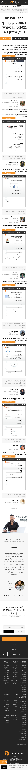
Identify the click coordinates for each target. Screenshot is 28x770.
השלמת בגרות (5, 697)
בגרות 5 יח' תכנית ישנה (6, 666)
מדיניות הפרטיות (7, 757)
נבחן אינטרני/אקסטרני (21, 744)
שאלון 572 (7, 684)
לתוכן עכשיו (6, 38)
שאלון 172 (23, 687)
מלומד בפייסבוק (7, 709)
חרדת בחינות (22, 737)
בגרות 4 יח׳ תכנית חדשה (14, 679)
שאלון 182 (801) (23, 672)
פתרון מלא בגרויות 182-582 (23, 713)
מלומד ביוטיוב (6, 712)
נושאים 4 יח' (15, 676)
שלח (8, 631)
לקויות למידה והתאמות (22, 740)
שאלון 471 (15, 682)
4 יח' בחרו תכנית (15, 662)
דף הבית (20, 9)
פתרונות (14, 6)
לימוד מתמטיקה (15, 718)
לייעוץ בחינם (14, 649)
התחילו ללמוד (14, 639)
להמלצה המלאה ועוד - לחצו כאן (14, 595)
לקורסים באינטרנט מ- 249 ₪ (20, 38)
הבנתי (4, 767)
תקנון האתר (6, 701)
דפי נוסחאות (23, 717)
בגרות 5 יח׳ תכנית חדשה (6, 679)
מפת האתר (6, 706)
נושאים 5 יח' (6, 676)
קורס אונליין (15, 714)
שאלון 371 (23, 689)
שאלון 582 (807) (7, 673)
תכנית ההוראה (16, 707)
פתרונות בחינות (7, 715)
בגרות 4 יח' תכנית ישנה (15, 666)
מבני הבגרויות (22, 731)
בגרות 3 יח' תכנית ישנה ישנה (23, 667)
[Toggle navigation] (25, 2)
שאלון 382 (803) (23, 679)
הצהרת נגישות (16, 654)
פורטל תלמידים (7, 721)
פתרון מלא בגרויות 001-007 (23, 701)
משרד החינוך (14, 716)
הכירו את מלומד (14, 106)
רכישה (8, 6)
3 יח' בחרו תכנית (23, 662)
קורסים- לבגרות (16, 700)
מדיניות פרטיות (7, 703)
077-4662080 (18, 609)
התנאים (16, 758)
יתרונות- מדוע (14, 697)
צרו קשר (4, 6)
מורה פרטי (6, 699)
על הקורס (14, 644)
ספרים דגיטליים (15, 703)
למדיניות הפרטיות (14, 767)
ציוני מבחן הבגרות (23, 734)
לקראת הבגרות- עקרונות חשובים (24, 721)
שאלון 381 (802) (23, 675)
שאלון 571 (7, 682)
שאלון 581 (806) (7, 670)
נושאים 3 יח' (23, 682)
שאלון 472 (15, 684)
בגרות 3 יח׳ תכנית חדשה (23, 685)
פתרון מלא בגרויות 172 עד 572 (23, 707)
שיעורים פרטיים (16, 711)
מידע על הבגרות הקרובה (24, 728)
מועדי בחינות (6, 717)
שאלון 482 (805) (15, 673)
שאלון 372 (23, 691)
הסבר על (6, 694)
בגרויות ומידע (14, 9)
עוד (16, 694)
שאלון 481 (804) (15, 670)
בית (24, 6)
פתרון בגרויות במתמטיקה (22, 696)
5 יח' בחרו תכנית (6, 662)
